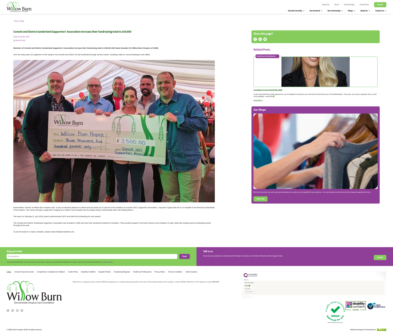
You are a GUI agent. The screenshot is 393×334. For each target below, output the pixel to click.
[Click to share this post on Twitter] (265, 39)
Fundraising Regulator (122, 272)
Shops (350, 11)
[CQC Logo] (250, 277)
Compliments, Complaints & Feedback (51, 272)
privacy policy (108, 262)
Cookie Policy (73, 272)
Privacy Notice (160, 272)
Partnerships (349, 5)
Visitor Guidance (191, 272)
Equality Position (104, 272)
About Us (325, 5)
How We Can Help (295, 11)
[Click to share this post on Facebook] (255, 39)
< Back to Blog (18, 21)
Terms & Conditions (175, 272)
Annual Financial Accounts (24, 272)
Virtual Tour (364, 5)
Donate (380, 5)
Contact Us (379, 11)
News (336, 5)
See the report (249, 291)
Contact (380, 257)
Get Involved (315, 11)
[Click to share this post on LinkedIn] (260, 39)
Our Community (334, 11)
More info (260, 199)
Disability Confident (88, 272)
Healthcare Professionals (142, 272)
